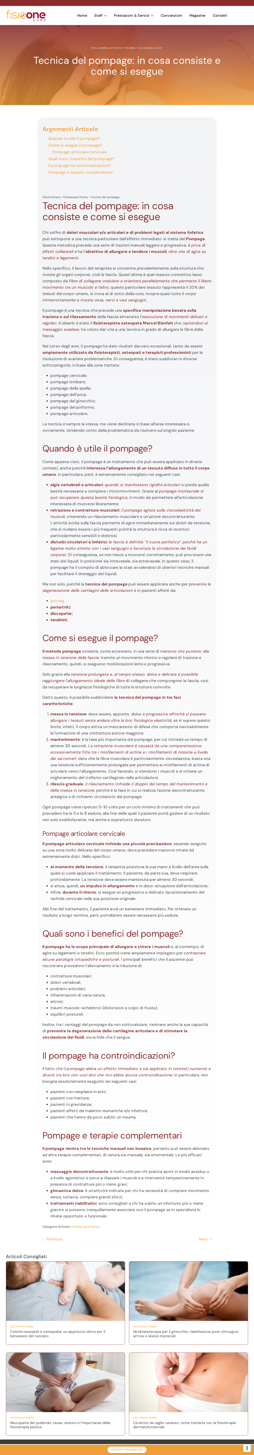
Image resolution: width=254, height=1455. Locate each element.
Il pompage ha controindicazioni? (79, 165)
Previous (54, 1239)
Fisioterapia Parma (75, 197)
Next (203, 1239)
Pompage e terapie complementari (81, 172)
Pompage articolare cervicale (79, 152)
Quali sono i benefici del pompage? (81, 158)
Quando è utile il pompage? (74, 138)
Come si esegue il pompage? (75, 145)
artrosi (56, 600)
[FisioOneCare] (26, 12)
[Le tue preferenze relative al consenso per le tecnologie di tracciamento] (247, 1448)
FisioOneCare (51, 197)
